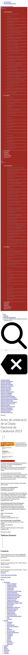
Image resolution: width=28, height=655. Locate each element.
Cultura (9, 118)
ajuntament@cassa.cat (10, 3)
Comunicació (11, 22)
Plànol (6, 152)
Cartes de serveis (12, 70)
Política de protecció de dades (9, 575)
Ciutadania (10, 97)
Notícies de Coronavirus (7, 386)
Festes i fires (10, 103)
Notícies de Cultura (6, 387)
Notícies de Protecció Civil (8, 403)
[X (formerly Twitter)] (4, 437)
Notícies (7, 151)
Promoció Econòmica (13, 110)
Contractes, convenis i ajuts (16, 73)
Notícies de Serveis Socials (8, 406)
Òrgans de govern (12, 83)
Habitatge (10, 141)
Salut (8, 130)
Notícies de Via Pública (7, 409)
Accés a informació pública (13, 15)
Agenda (6, 154)
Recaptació (10, 35)
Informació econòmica (14, 76)
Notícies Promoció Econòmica (9, 402)
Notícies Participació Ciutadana (9, 399)
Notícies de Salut (5, 405)
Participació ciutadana (14, 32)
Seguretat (10, 148)
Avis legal (3, 572)
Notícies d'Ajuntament (7, 381)
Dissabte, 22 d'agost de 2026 (7, 6)
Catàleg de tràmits (13, 19)
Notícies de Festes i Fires (7, 391)
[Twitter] (26, 10)
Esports (9, 121)
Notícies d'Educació (6, 388)
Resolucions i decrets (13, 38)
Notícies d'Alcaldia (6, 383)
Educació (10, 138)
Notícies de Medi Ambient (8, 396)
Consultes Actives (12, 48)
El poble (7, 95)
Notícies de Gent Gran (7, 412)
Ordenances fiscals (13, 29)
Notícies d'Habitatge (6, 393)
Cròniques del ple (5, 380)
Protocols (10, 86)
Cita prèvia (7, 155)
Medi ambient (11, 145)
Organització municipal (14, 57)
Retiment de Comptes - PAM (15, 89)
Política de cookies (6, 577)
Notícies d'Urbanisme (6, 408)
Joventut (10, 127)
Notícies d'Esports (6, 390)
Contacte (7, 157)
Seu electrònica (12, 67)
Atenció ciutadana (13, 45)
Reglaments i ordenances (14, 64)
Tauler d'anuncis (12, 92)
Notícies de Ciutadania (7, 384)
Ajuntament (8, 12)
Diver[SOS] (10, 135)
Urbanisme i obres (12, 41)
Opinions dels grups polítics (15, 80)
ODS (8, 54)
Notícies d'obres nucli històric (8, 397)
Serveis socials (11, 113)
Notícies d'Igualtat (6, 411)
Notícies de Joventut (6, 394)
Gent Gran (10, 124)
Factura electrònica (13, 51)
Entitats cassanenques (14, 100)
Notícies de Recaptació (7, 400)
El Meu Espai (10, 25)
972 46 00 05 (7, 2)
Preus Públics (11, 60)
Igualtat (9, 107)
